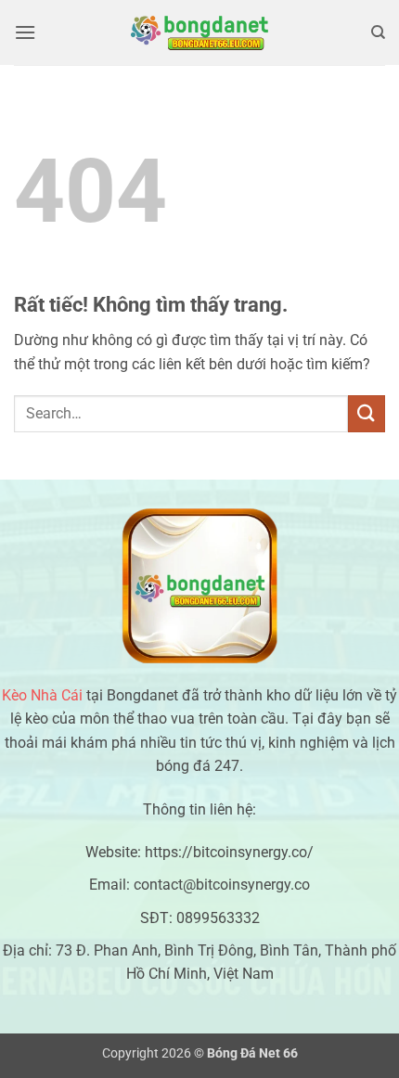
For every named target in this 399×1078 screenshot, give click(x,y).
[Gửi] (366, 413)
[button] (25, 32)
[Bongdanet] (199, 32)
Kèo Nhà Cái (42, 695)
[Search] (378, 32)
